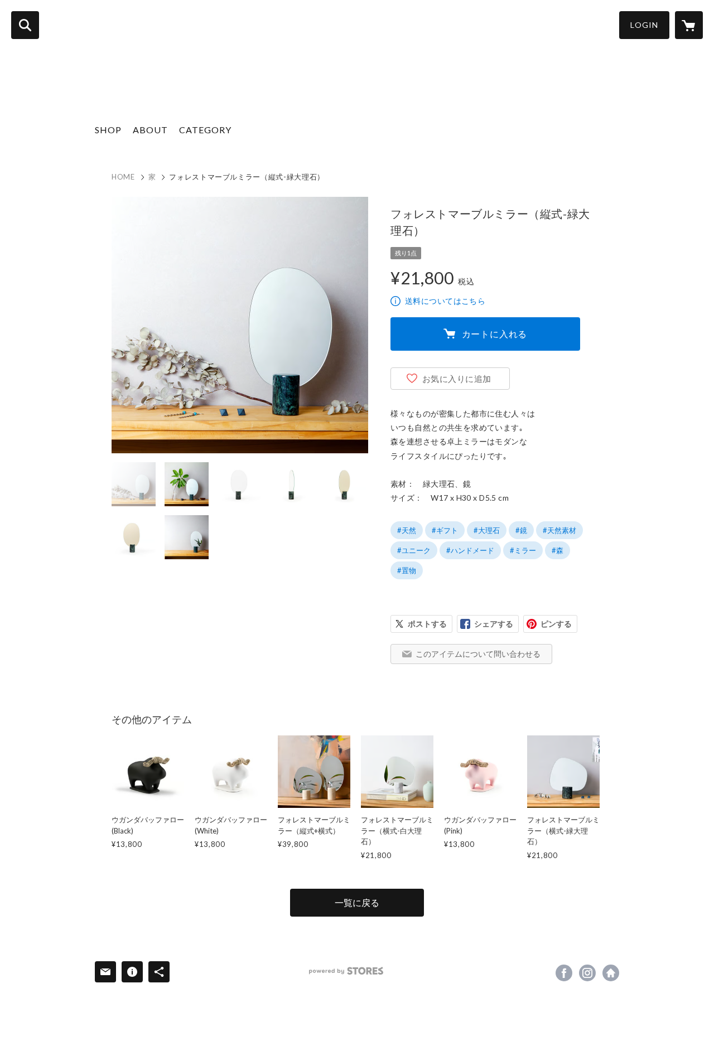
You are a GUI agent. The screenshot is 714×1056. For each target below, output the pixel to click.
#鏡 (521, 530)
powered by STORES (346, 971)
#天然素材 (559, 530)
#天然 (406, 530)
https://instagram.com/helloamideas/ (587, 973)
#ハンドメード (470, 550)
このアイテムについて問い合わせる (478, 653)
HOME (123, 176)
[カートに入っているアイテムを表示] (689, 25)
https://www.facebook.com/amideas (564, 973)
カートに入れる (495, 333)
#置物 (406, 570)
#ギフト (445, 530)
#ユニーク (414, 550)
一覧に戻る (357, 902)
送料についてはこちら (445, 301)
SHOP (108, 129)
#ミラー (523, 550)
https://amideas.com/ (610, 973)
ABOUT (150, 129)
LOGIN (644, 25)
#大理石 (487, 530)
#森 (557, 550)
